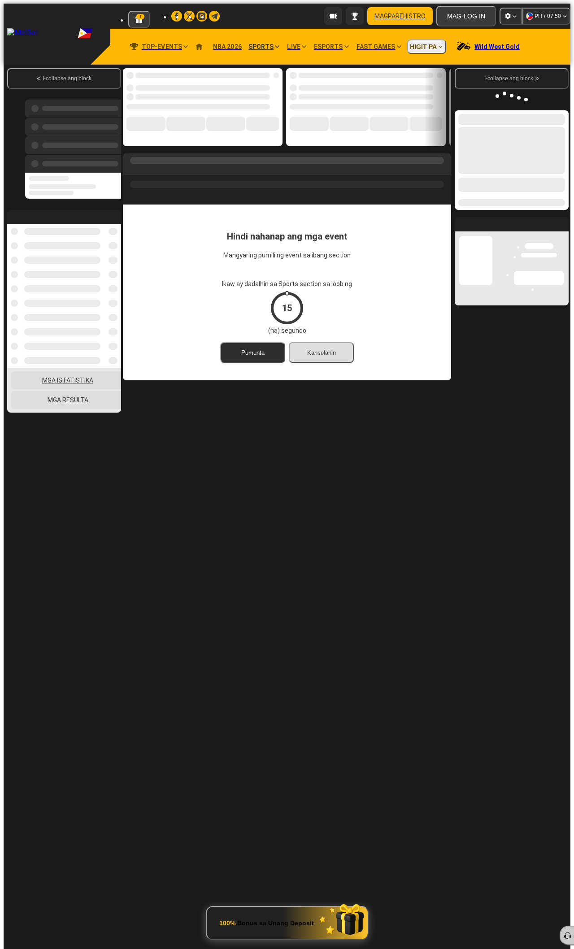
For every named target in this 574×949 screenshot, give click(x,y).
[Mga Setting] (511, 16)
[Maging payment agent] (333, 16)
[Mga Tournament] (355, 16)
